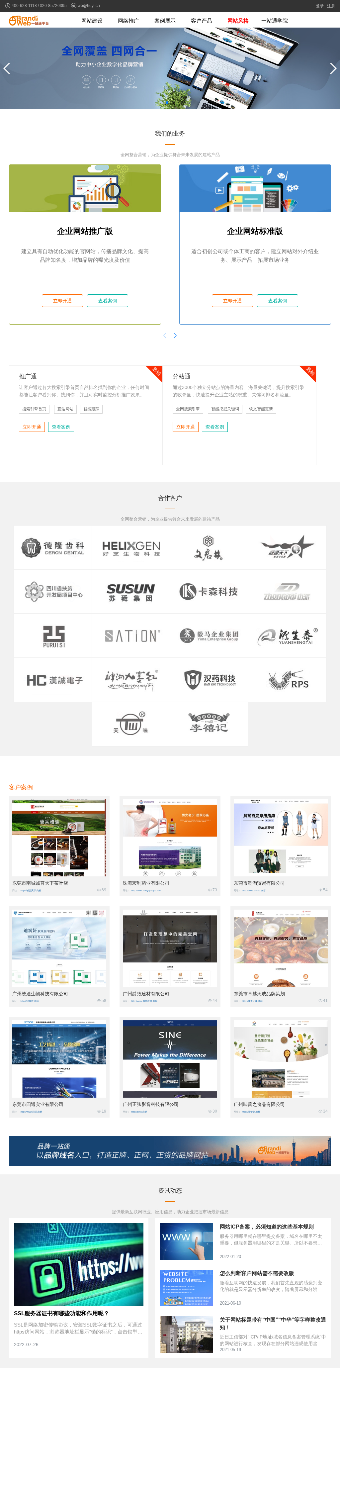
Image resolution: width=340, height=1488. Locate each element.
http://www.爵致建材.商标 (144, 1001)
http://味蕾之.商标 (251, 1112)
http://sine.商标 (139, 1112)
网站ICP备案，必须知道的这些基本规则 (267, 1227)
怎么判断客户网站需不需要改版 (257, 1273)
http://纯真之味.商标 (252, 1001)
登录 (320, 6)
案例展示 (165, 21)
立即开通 (62, 300)
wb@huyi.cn (89, 5)
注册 (331, 6)
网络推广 (128, 21)
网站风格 (238, 21)
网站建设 (92, 21)
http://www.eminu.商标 (254, 890)
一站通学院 (274, 21)
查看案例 (107, 300)
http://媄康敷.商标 (30, 1001)
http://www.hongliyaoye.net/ (146, 890)
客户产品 (201, 21)
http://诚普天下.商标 (31, 890)
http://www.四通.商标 (31, 1112)
